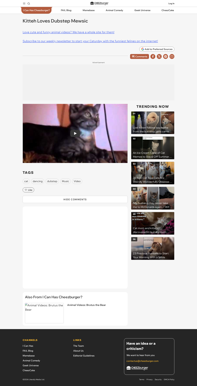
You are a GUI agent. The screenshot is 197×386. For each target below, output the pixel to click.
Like (30, 189)
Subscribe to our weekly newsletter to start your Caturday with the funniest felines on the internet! (90, 41)
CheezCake (29, 370)
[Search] (28, 3)
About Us (78, 350)
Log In (171, 3)
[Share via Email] (171, 56)
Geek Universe (31, 365)
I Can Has (28, 345)
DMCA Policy (169, 379)
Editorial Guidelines (83, 355)
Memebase (29, 355)
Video (77, 181)
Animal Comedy (31, 360)
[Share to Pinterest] (165, 56)
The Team (78, 345)
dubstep (52, 181)
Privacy (149, 379)
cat (26, 181)
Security (158, 379)
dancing (38, 181)
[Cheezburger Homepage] (99, 3)
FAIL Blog (28, 350)
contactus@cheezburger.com (142, 360)
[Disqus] (75, 249)
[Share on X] (159, 56)
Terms (141, 379)
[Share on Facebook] (152, 56)
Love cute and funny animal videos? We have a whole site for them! (68, 32)
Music (65, 181)
